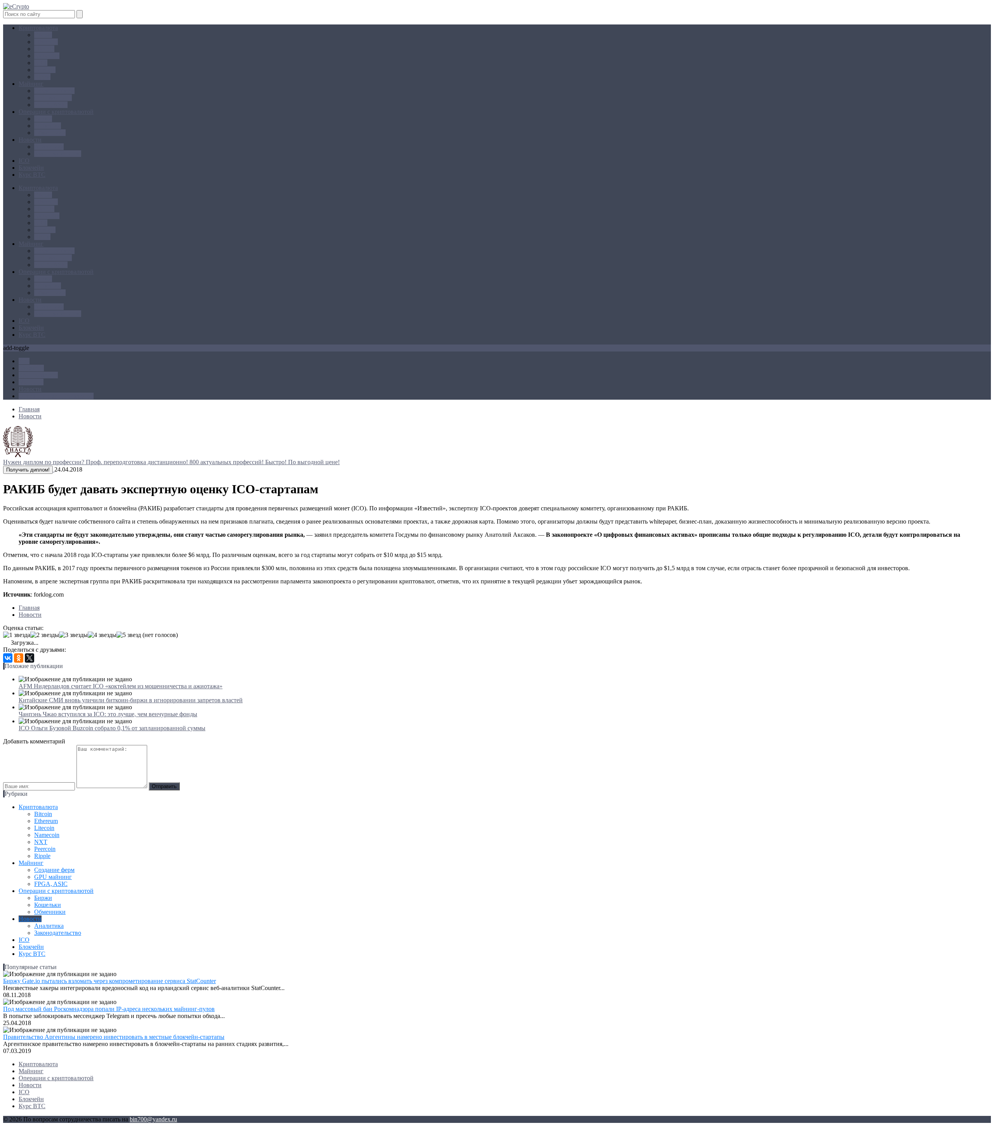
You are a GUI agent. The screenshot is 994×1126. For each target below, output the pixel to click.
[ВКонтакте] (7, 658)
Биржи (43, 118)
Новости (30, 139)
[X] (29, 658)
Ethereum (46, 41)
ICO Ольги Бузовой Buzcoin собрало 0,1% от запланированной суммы (112, 728)
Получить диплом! (28, 470)
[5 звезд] (128, 635)
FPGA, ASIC (51, 104)
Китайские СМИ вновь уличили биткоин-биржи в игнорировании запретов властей (131, 700)
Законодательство (57, 153)
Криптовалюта (38, 27)
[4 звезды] (102, 635)
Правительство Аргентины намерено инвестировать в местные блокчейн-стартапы (113, 1037)
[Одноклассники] (18, 658)
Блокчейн (31, 167)
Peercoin (45, 69)
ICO (24, 160)
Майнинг (31, 83)
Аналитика (49, 146)
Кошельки (47, 125)
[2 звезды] (44, 635)
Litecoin (44, 48)
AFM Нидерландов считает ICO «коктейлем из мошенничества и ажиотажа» (120, 686)
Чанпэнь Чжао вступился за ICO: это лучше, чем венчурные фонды (108, 714)
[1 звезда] (16, 635)
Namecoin (46, 55)
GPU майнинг (53, 97)
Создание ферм (54, 90)
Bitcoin (43, 34)
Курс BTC (32, 174)
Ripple (42, 76)
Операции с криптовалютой (56, 111)
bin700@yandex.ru (153, 1119)
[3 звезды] (73, 635)
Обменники (50, 132)
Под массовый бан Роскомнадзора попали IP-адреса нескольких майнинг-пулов (109, 1009)
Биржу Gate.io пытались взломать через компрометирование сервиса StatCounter (109, 981)
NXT (40, 62)
